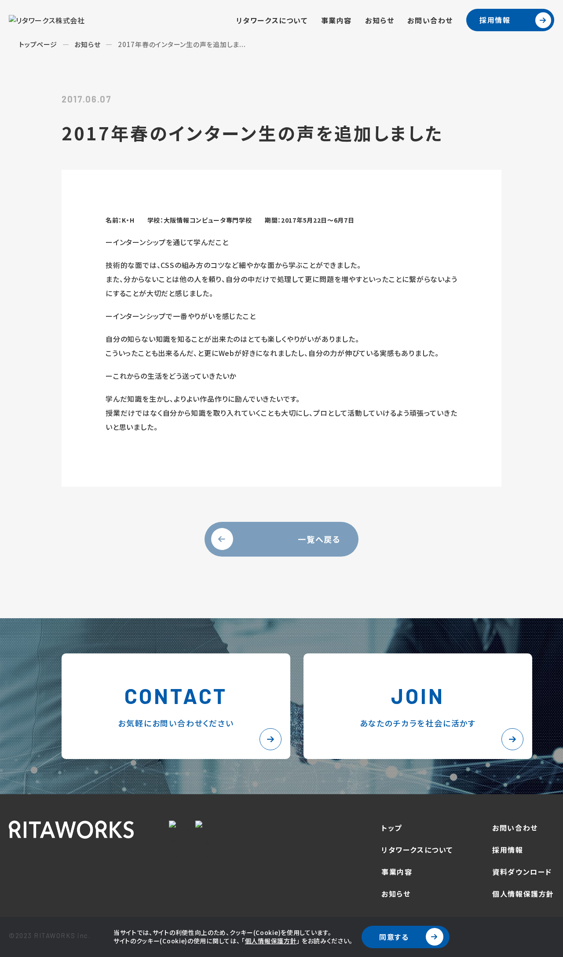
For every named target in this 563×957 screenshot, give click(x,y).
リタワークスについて (272, 20)
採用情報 (494, 20)
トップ (391, 827)
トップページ (38, 44)
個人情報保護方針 (271, 940)
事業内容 (336, 20)
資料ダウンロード (522, 871)
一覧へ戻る (319, 539)
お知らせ (379, 20)
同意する (394, 936)
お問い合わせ (430, 20)
